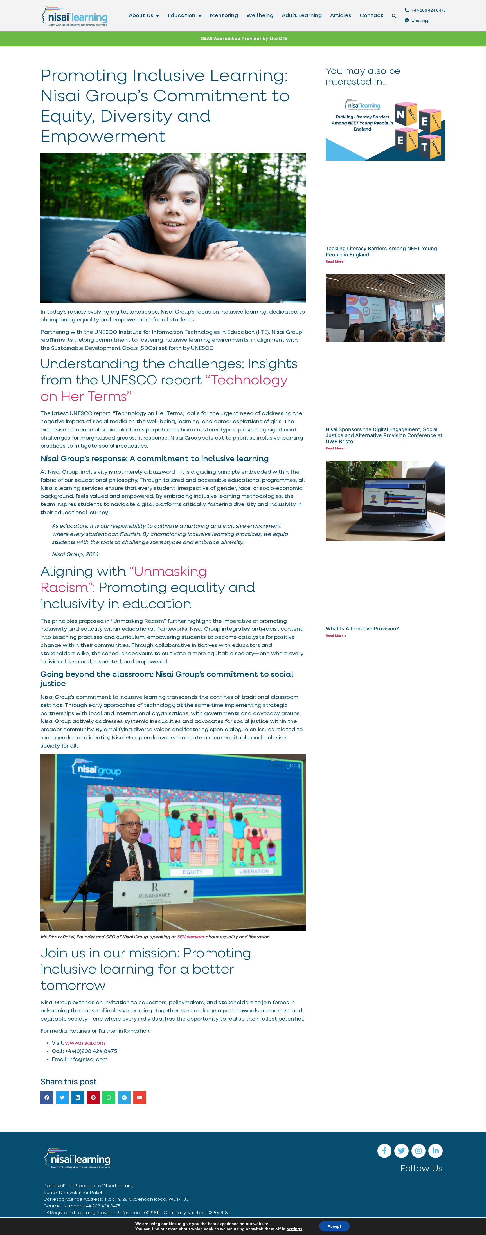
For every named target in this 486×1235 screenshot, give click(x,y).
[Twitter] (401, 1151)
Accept (334, 1226)
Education (181, 15)
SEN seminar (190, 937)
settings (294, 1229)
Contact (371, 15)
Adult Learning (302, 15)
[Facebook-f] (384, 1151)
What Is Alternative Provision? (362, 629)
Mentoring (224, 15)
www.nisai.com (85, 1043)
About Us (141, 15)
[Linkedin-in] (435, 1151)
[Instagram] (418, 1151)
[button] (46, 1097)
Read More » (336, 261)
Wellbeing (259, 15)
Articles (340, 15)
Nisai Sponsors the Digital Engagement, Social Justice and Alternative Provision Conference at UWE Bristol (384, 435)
